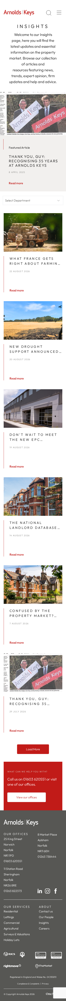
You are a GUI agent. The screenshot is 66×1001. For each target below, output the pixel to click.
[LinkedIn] (40, 891)
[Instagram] (47, 891)
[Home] (33, 823)
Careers (44, 928)
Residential (11, 911)
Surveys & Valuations (17, 934)
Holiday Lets (11, 940)
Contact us (46, 911)
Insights (44, 923)
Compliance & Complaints (28, 983)
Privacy (45, 983)
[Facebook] (55, 891)
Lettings (9, 917)
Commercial (11, 923)
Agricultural (11, 928)
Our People (46, 917)
